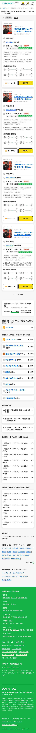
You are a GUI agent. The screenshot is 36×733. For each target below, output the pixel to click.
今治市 (9, 548)
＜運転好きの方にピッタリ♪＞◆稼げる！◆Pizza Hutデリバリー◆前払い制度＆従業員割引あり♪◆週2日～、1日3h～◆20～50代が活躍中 (23, 30)
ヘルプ (10, 719)
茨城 (19, 598)
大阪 (4, 611)
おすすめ (8, 18)
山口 (17, 630)
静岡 (7, 604)
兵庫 (7, 611)
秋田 (19, 617)
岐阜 (14, 604)
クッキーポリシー (7, 722)
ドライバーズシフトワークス (11, 667)
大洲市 (9, 552)
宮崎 (21, 636)
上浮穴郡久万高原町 (23, 555)
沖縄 (29, 636)
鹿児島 (25, 636)
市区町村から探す (7, 646)
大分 (17, 636)
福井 (14, 623)
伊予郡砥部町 (15, 559)
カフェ (7, 384)
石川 (11, 623)
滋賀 (14, 611)
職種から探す (6, 649)
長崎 (11, 636)
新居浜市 (12, 177)
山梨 (17, 623)
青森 (9, 617)
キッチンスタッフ (11, 366)
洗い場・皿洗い (6, 580)
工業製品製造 (10, 398)
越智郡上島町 (11, 555)
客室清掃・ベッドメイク (14, 345)
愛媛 (27, 630)
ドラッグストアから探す (9, 658)
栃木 (22, 598)
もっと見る (29, 562)
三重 (11, 604)
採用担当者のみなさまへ (9, 725)
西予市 (28, 552)
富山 (7, 623)
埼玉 (12, 598)
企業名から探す (23, 652)
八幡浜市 (22, 548)
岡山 (11, 630)
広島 (14, 630)
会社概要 (4, 719)
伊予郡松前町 (6, 559)
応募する (25, 83)
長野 (21, 623)
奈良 (17, 611)
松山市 (12, 42)
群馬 (25, 598)
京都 (11, 611)
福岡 (4, 636)
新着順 (16, 18)
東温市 (4, 555)
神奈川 (8, 598)
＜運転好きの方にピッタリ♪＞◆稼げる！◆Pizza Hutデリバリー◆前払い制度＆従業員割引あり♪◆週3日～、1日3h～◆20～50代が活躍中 (23, 165)
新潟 (4, 623)
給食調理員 (23, 576)
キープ (27, 4)
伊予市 (15, 552)
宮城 (15, 617)
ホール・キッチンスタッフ (10, 576)
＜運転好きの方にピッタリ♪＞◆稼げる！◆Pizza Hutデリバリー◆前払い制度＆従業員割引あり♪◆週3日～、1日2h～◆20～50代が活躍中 (23, 233)
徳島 (21, 630)
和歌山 (22, 611)
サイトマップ (18, 722)
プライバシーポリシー (26, 719)
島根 (7, 630)
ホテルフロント (11, 360)
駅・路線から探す (20, 646)
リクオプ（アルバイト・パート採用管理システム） (18, 670)
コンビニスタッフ (11, 378)
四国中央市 (13, 110)
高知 (31, 630)
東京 (4, 598)
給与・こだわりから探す (9, 652)
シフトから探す (16, 649)
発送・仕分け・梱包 (12, 354)
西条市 (12, 245)
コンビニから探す (21, 655)
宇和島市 (15, 548)
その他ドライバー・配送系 (15, 390)
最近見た (23, 4)
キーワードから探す (8, 655)
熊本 (14, 636)
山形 (22, 617)
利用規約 (16, 719)
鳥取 (4, 630)
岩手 (12, 617)
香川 (24, 630)
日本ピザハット (9, 327)
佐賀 (7, 636)
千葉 (15, 598)
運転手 (7, 372)
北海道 (5, 617)
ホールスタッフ (11, 339)
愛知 (4, 604)
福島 (25, 617)
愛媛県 (8, 42)
